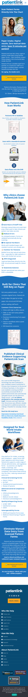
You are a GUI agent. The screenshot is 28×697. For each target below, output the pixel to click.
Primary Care (6, 614)
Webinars (5, 662)
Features (5, 636)
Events (5, 659)
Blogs (4, 656)
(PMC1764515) (13, 416)
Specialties (6, 629)
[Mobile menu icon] (25, 3)
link (22, 513)
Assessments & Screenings (10, 639)
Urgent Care (6, 623)
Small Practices (7, 620)
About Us (5, 653)
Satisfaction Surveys (8, 645)
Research (5, 642)
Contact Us (6, 665)
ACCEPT (14, 694)
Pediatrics (5, 626)
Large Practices (7, 617)
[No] (26, 691)
